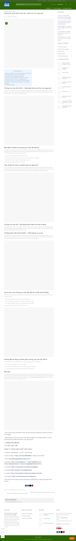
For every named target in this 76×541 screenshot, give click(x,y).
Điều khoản (44, 0)
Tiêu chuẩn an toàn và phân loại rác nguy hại (14, 76)
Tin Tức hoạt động (57, 8)
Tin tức (60, 0)
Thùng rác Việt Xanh (65, 523)
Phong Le (15, 16)
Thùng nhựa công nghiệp (63, 49)
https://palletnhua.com (34, 462)
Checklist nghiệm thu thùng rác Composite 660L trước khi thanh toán (65, 28)
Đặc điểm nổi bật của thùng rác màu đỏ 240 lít (14, 74)
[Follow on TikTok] (67, 0)
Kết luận (7, 83)
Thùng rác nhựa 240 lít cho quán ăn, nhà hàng (17, 493)
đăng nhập (12, 501)
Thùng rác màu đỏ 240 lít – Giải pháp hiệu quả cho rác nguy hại (18, 73)
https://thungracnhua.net (36, 377)
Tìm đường (2, 528)
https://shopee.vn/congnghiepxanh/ (21, 470)
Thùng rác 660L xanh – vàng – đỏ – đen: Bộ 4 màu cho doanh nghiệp (64, 38)
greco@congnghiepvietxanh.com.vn (19, 459)
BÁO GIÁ (72, 538)
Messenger (2, 536)
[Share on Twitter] (28, 486)
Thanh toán (50, 0)
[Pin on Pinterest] (32, 486)
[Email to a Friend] (30, 486)
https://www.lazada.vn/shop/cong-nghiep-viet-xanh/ (26, 473)
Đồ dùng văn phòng (62, 46)
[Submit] (40, 4)
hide (21, 70)
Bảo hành (55, 0)
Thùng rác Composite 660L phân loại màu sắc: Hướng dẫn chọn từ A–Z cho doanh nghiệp (64, 17)
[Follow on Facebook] (66, 0)
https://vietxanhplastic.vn (18, 462)
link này (24, 489)
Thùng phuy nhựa (61, 53)
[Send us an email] (68, 0)
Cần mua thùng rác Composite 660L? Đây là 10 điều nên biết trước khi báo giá (64, 22)
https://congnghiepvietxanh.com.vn (31, 464)
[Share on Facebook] (26, 486)
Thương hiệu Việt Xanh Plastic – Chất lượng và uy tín (16, 79)
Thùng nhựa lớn (61, 51)
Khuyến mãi (48, 8)
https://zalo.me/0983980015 (23, 455)
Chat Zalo (2, 532)
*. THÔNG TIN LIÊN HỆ (9, 84)
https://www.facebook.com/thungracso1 (24, 476)
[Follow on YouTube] (71, 0)
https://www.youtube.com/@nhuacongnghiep (24, 467)
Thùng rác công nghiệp (63, 56)
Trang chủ (39, 0)
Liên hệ (63, 0)
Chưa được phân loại (8, 11)
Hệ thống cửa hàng (67, 8)
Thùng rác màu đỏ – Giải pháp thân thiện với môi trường (16, 77)
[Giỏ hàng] (70, 4)
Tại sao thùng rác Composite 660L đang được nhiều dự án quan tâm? (64, 33)
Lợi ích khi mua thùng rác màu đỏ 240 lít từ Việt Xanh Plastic (17, 80)
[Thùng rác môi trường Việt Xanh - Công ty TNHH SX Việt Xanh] (9, 4)
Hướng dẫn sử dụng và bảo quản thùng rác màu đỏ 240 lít (17, 81)
